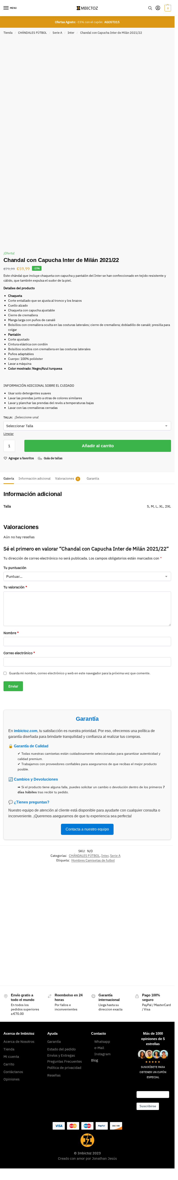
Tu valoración (15, 587)
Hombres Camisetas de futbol (93, 860)
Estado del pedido (61, 1049)
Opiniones (11, 1079)
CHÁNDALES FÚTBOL (32, 33)
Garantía (93, 478)
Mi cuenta (11, 1056)
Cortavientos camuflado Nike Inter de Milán (114, 948)
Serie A (57, 33)
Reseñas (53, 1075)
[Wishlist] (38, 892)
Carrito (8, 1064)
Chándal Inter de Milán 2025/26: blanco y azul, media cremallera (25, 947)
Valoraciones (67, 478)
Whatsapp (102, 1041)
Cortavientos (109, 934)
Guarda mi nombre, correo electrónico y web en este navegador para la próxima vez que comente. (79, 673)
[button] (167, 8)
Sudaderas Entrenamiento (72, 935)
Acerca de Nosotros (18, 1041)
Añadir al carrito (98, 446)
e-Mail (99, 1048)
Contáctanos (13, 1072)
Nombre (11, 633)
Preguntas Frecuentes (64, 1061)
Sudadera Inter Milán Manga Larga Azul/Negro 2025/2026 (69, 951)
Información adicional (35, 478)
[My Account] (158, 8)
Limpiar (8, 434)
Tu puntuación (14, 568)
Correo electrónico (19, 653)
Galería (8, 478)
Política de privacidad (64, 1067)
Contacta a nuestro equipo (87, 829)
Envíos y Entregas (61, 1055)
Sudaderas (61, 934)
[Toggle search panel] (150, 8)
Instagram (102, 1054)
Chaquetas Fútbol (153, 945)
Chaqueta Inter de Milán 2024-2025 (154, 961)
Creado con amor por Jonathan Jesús (87, 1158)
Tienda (8, 33)
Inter (71, 33)
